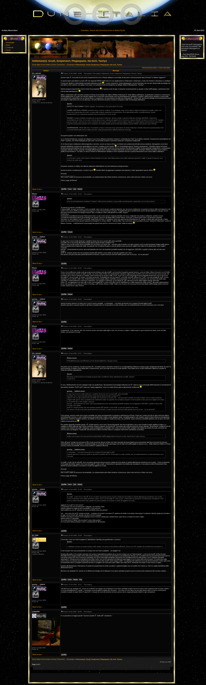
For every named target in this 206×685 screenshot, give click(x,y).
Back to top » (37, 189)
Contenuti (9, 48)
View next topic (164, 68)
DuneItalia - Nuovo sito (89, 30)
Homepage (10, 43)
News (8, 45)
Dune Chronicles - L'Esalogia (63, 65)
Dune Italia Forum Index (41, 65)
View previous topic (149, 68)
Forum (122, 30)
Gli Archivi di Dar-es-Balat (109, 30)
